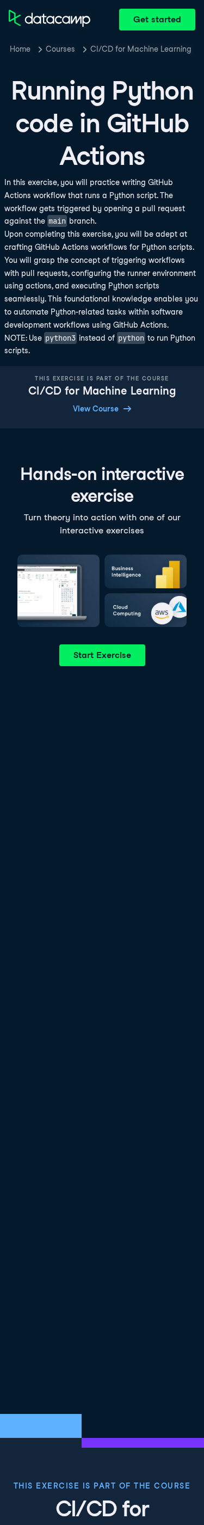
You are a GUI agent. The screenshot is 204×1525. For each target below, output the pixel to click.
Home (20, 49)
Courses (60, 49)
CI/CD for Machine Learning (140, 49)
